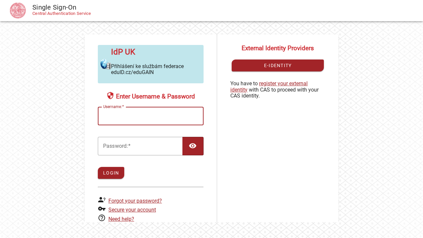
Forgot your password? (135, 201)
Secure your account (132, 210)
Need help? (121, 219)
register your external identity (269, 86)
